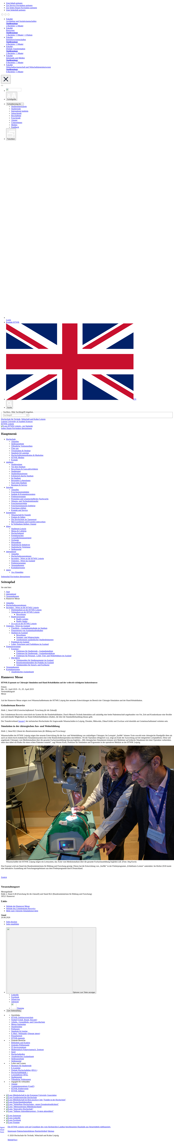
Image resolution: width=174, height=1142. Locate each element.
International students (19, 111)
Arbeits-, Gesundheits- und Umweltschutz (28, 1022)
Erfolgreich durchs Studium (22, 476)
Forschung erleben (18, 508)
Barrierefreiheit (41, 1131)
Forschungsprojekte (19, 503)
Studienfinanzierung (19, 473)
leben (8, 526)
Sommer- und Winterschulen (27, 637)
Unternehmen (16, 122)
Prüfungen (15, 1029)
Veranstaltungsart (8, 691)
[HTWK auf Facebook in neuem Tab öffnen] (13, 1120)
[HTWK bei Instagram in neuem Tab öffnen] (13, 1115)
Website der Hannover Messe (18, 906)
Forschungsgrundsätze (20, 492)
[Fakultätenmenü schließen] (6, 79)
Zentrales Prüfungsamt (20, 1045)
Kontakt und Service (19, 510)
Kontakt (14, 460)
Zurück (4, 877)
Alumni (14, 120)
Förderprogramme (18, 496)
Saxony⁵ (21, 721)
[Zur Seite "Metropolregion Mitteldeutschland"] (24, 1107)
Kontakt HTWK (12, 322)
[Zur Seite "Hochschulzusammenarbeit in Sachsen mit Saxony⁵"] (19, 1109)
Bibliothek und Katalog (20, 1043)
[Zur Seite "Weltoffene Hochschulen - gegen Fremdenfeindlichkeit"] (32, 1104)
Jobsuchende (16, 113)
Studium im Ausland (19, 633)
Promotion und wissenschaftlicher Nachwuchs (29, 499)
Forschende (16, 118)
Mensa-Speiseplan (18, 1024)
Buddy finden (21, 621)
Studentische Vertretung (20, 547)
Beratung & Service (19, 485)
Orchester (15, 540)
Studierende (16, 109)
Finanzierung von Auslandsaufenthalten (27, 630)
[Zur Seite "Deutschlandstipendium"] (19, 1102)
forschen (9, 487)
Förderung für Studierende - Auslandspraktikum (35, 653)
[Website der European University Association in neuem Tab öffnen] (31, 1095)
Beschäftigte (16, 116)
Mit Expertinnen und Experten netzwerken (28, 522)
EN (134, 399)
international (11, 551)
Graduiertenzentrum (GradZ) (22, 1086)
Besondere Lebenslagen (20, 480)
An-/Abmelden (17, 572)
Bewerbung (21, 614)
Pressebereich (16, 1036)
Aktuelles (15, 441)
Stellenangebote (17, 444)
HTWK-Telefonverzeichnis (22, 1017)
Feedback (15, 127)
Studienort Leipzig (18, 529)
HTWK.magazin (18, 1038)
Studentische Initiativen (20, 545)
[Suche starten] (28, 415)
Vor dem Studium (18, 467)
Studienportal (16, 1077)
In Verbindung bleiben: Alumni (23, 524)
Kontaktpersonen (18, 568)
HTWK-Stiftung (17, 1091)
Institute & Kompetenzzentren (23, 494)
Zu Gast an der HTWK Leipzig (24, 623)
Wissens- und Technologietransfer (24, 501)
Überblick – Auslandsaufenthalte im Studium (29, 628)
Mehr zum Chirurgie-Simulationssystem (22, 911)
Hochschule (11, 439)
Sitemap (51, 1131)
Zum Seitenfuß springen (15, 10)
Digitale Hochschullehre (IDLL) (24, 1070)
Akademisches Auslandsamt (22, 672)
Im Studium (16, 478)
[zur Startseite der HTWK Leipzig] (17, 426)
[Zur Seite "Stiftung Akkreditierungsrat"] (30, 1111)
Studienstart (16, 471)
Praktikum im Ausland (20, 642)
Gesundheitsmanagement (21, 538)
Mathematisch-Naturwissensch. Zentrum (27, 1049)
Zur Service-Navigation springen (19, 5)
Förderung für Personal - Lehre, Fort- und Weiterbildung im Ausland (43, 656)
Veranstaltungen (17, 565)
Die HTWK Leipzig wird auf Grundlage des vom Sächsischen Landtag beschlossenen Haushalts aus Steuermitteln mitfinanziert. (59, 1127)
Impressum (12, 1131)
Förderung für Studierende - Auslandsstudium (34, 651)
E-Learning (15, 1068)
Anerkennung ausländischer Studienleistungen (34, 640)
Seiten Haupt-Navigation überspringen (16, 428)
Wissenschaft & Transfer (21, 515)
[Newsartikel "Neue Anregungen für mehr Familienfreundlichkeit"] (36, 1100)
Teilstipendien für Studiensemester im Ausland (34, 660)
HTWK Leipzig (7, 424)
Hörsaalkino (16, 542)
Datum (3, 687)
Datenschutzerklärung (26, 1131)
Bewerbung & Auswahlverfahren (24, 469)
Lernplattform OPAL (19, 1075)
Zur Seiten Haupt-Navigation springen (21, 8)
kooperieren (11, 512)
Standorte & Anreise (19, 1031)
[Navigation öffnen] (2, 85)
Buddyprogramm (18, 617)
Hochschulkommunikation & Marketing (27, 455)
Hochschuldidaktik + (19, 1072)
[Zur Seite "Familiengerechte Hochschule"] (21, 1097)
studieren (9, 462)
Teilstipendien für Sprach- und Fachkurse (32, 665)
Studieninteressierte (19, 106)
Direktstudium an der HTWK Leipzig (26, 610)
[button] (11, 96)
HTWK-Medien (17, 457)
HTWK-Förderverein (19, 1088)
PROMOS (15, 658)
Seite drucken (11, 922)
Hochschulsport (17, 533)
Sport (13, 1052)
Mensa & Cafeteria (18, 531)
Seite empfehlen (12, 924)
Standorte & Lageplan (20, 453)
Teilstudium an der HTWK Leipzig (25, 612)
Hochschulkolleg (18, 1054)
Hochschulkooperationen (21, 556)
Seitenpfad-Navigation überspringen (15, 576)
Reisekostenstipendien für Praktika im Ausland (35, 662)
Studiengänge (16, 464)
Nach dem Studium (19, 483)
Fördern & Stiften (18, 517)
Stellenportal (16, 549)
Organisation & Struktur (21, 451)
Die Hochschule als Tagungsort (23, 519)
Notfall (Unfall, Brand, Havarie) (24, 1020)
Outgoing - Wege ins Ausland (23, 561)
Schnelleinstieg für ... (15, 104)
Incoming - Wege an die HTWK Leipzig (27, 558)
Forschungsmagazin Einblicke (23, 506)
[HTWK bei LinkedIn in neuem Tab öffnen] (13, 1118)
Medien (14, 125)
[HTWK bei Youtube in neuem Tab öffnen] (13, 1122)
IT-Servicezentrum (18, 1047)
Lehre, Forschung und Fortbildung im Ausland (30, 644)
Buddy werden (22, 619)
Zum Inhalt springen (14, 3)
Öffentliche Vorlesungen (21, 1079)
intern (8, 570)
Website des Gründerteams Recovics (20, 908)
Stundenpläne (16, 1027)
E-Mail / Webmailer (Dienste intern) (25, 1033)
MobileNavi (12, 1140)
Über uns (15, 448)
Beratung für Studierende (21, 1066)
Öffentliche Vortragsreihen (21, 446)
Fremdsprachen (17, 535)
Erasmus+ (15, 649)
